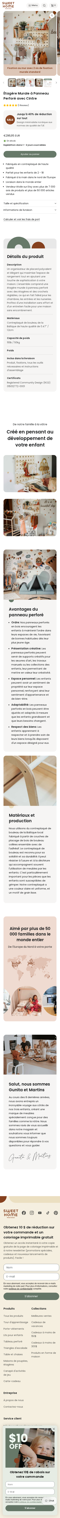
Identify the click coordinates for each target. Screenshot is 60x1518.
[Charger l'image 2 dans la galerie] (21, 82)
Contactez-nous (13, 1406)
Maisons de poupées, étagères (16, 1362)
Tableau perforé (13, 1341)
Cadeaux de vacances (38, 1324)
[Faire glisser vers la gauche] (3, 82)
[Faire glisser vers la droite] (56, 82)
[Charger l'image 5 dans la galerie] (48, 82)
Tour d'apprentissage (16, 1322)
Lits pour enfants (13, 1335)
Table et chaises (13, 1354)
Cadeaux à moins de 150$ (43, 1334)
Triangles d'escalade (15, 1348)
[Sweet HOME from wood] (8, 5)
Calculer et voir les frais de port (22, 219)
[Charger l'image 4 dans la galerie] (39, 82)
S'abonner (31, 1296)
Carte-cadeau (12, 1381)
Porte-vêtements (14, 1328)
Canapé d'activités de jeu (15, 1372)
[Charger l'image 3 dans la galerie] (30, 82)
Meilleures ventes (41, 1316)
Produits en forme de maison (43, 1354)
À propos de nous (14, 1400)
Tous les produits (13, 1316)
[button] (33, 5)
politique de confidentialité (20, 1289)
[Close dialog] (53, 1428)
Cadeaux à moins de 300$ (43, 1344)
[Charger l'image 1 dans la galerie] (12, 82)
